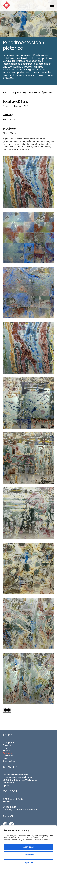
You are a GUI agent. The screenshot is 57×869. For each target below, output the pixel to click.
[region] (28, 847)
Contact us (9, 761)
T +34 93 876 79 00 (13, 798)
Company (8, 742)
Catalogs (8, 755)
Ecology (7, 745)
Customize (28, 854)
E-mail (6, 801)
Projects (16, 92)
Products (8, 750)
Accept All (28, 846)
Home (6, 92)
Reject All (28, 862)
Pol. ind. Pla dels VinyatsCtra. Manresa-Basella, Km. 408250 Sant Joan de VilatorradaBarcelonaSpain (20, 780)
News (6, 758)
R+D (5, 747)
